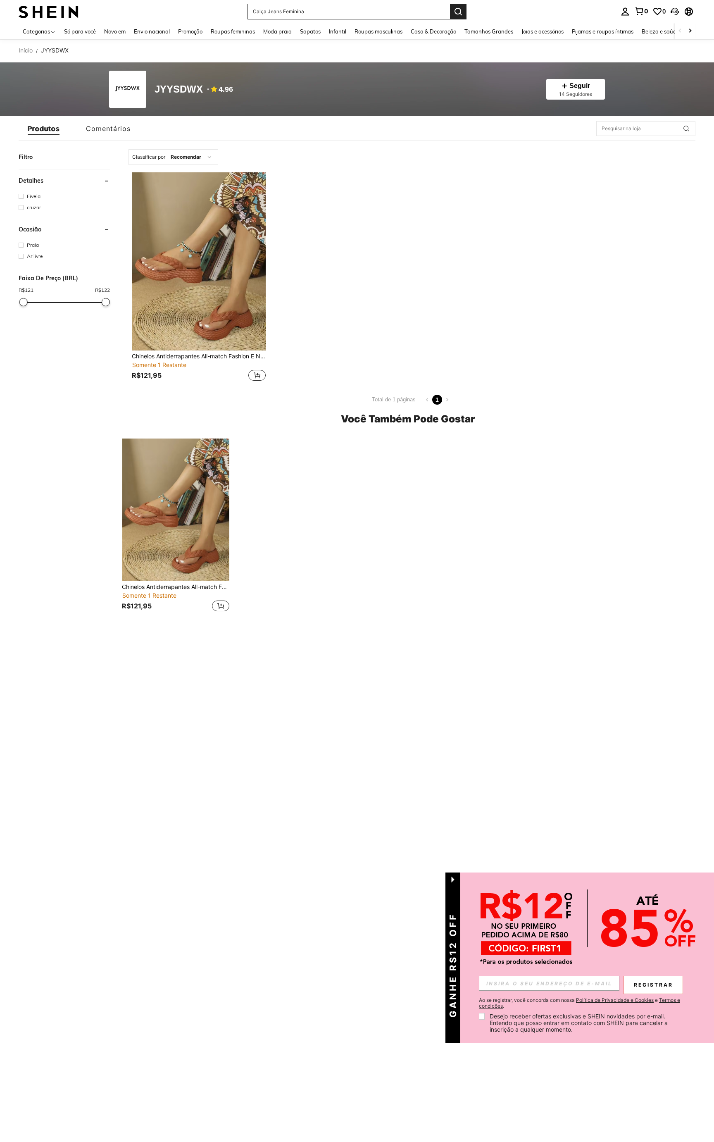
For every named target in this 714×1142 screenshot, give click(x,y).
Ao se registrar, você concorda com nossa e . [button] (579, 1003)
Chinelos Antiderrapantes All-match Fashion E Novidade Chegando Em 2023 (199, 356)
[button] (675, 12)
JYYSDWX (179, 89)
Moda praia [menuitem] (277, 31)
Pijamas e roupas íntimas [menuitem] (602, 31)
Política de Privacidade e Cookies (615, 1000)
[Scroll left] (680, 31)
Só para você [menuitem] (80, 31)
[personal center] (625, 12)
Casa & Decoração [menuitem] (433, 31)
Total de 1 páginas (394, 399)
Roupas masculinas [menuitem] (378, 31)
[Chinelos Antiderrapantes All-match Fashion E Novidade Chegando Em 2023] (199, 261)
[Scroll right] (690, 31)
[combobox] (173, 157)
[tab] (44, 128)
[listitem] (199, 277)
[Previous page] (427, 400)
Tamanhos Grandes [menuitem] (488, 31)
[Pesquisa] (458, 11)
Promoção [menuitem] (190, 31)
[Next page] (447, 400)
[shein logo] (49, 11)
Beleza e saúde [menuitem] (660, 31)
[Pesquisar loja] (686, 128)
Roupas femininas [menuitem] (233, 31)
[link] (641, 11)
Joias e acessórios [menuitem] (542, 31)
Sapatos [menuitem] (310, 31)
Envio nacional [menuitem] (152, 31)
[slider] (23, 302)
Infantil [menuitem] (337, 31)
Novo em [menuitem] (115, 31)
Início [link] (26, 50)
